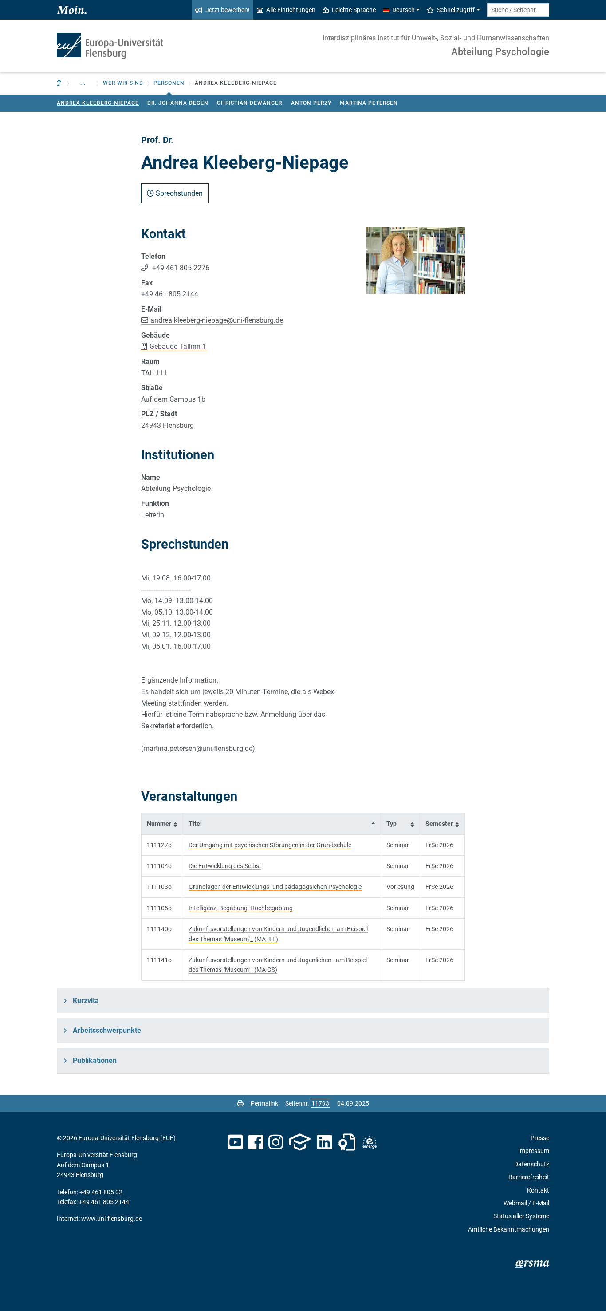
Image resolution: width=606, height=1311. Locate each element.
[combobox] (518, 10)
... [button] (83, 83)
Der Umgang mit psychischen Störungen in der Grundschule (270, 845)
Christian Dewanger (249, 103)
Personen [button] (169, 83)
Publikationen (95, 1060)
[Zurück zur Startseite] (110, 46)
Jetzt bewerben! (227, 9)
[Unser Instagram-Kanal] (275, 1142)
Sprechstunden (178, 193)
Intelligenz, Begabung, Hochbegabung (241, 908)
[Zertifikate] (346, 1142)
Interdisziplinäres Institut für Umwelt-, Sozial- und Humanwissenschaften (436, 38)
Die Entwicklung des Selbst (225, 865)
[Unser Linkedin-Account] (324, 1142)
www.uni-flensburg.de (111, 1218)
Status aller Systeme (521, 1216)
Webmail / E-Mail (526, 1203)
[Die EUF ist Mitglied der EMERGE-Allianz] (369, 1142)
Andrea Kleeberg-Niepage (98, 103)
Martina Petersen (369, 103)
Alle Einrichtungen (290, 9)
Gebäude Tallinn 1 (178, 346)
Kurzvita (86, 1000)
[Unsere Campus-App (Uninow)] (300, 1142)
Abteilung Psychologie (500, 51)
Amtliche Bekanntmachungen (508, 1229)
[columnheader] (162, 823)
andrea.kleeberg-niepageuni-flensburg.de (216, 320)
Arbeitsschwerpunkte (107, 1030)
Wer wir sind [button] (123, 83)
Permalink (264, 1103)
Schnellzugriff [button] (456, 9)
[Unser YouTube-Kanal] (235, 1142)
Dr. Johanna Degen (178, 103)
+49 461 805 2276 (179, 268)
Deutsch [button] (403, 9)
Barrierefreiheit (528, 1177)
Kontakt (538, 1190)
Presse (540, 1137)
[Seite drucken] (240, 1103)
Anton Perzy (311, 103)
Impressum (533, 1150)
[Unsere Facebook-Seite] (255, 1142)
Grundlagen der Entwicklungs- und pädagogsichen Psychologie (275, 886)
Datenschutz (531, 1164)
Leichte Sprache (354, 9)
